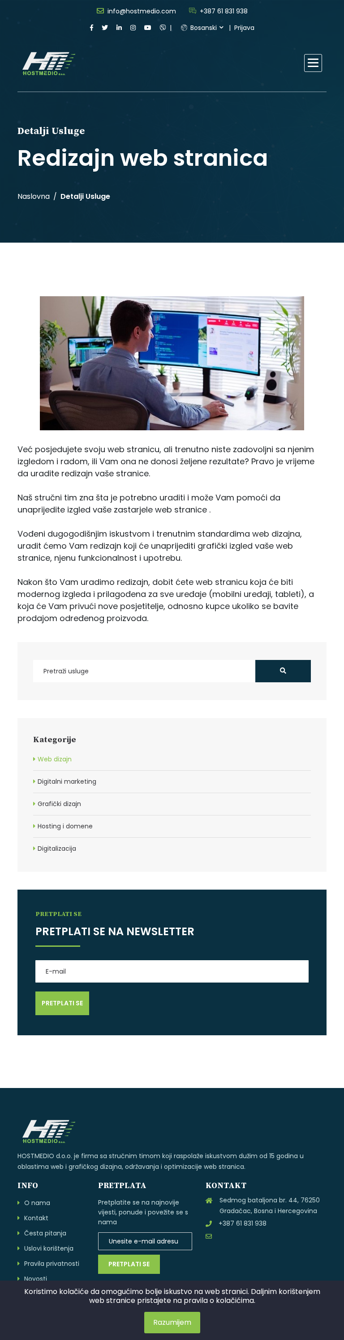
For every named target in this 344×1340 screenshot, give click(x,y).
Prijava (244, 27)
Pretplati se (129, 1264)
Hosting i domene (65, 826)
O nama (37, 1202)
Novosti (35, 1278)
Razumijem (172, 1322)
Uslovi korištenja (48, 1248)
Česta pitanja (45, 1233)
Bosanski (203, 27)
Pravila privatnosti (51, 1263)
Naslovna (33, 196)
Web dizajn (55, 759)
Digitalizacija (57, 848)
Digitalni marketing (67, 781)
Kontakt (36, 1218)
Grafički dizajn (59, 803)
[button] (313, 63)
